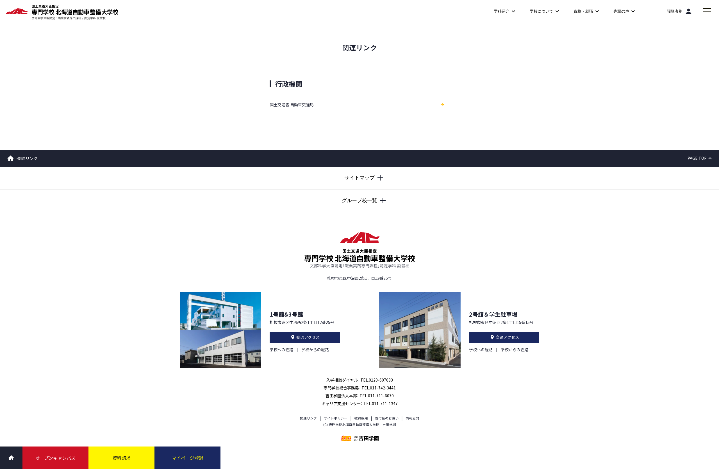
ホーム (10, 158)
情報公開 (412, 418)
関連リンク (308, 418)
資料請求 (122, 457)
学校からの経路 (315, 349)
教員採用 (361, 418)
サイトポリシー (335, 418)
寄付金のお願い (387, 418)
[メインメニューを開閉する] (707, 11)
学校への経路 (281, 349)
